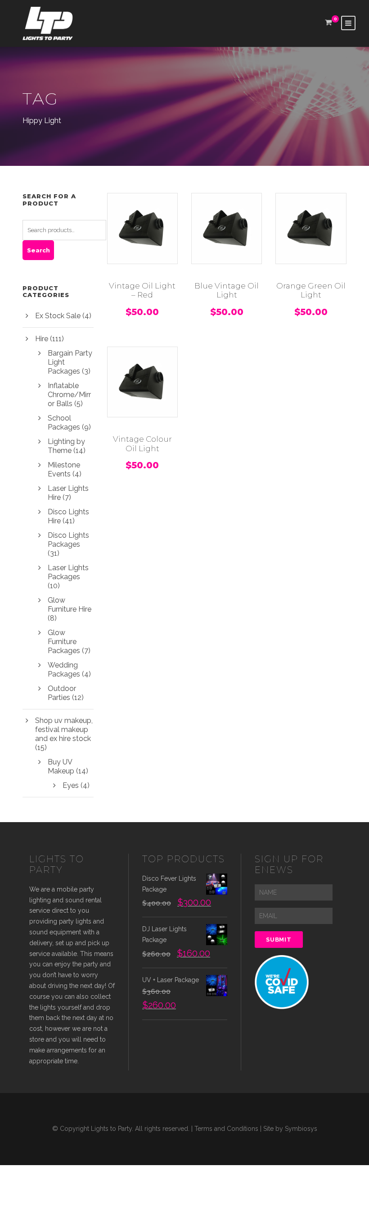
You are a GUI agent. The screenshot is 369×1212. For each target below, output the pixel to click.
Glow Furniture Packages (64, 641)
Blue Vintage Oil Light (226, 290)
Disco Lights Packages (68, 540)
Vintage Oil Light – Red (142, 290)
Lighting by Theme (66, 446)
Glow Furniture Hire (69, 604)
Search (38, 250)
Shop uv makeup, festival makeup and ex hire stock (64, 729)
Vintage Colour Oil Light (142, 443)
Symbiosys (301, 1128)
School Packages (64, 422)
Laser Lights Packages (68, 572)
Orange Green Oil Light (311, 290)
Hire (41, 338)
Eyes (71, 785)
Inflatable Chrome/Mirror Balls (69, 394)
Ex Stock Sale (58, 315)
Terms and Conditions (226, 1128)
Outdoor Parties (62, 693)
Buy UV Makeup (61, 766)
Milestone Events (64, 469)
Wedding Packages (64, 669)
